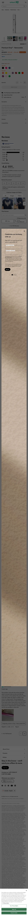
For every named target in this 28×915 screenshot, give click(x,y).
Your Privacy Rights (14, 905)
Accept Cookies (14, 912)
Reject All (14, 909)
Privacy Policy (9, 257)
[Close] (24, 231)
